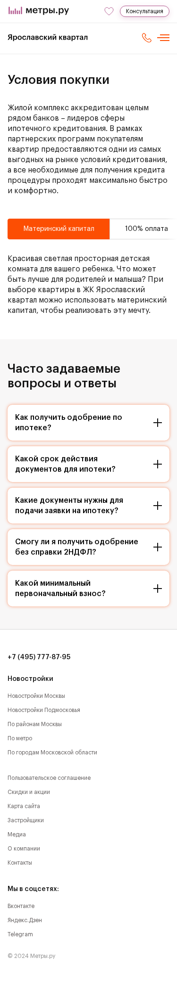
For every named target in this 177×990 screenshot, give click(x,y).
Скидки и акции (29, 792)
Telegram (20, 934)
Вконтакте (21, 906)
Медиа (17, 834)
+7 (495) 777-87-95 (39, 657)
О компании (24, 848)
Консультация (144, 11)
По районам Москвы (35, 724)
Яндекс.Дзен (25, 920)
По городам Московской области (52, 752)
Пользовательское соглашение (49, 778)
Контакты (20, 863)
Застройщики (26, 820)
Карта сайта (24, 806)
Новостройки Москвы (36, 696)
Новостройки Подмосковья (44, 710)
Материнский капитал (58, 229)
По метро (20, 738)
